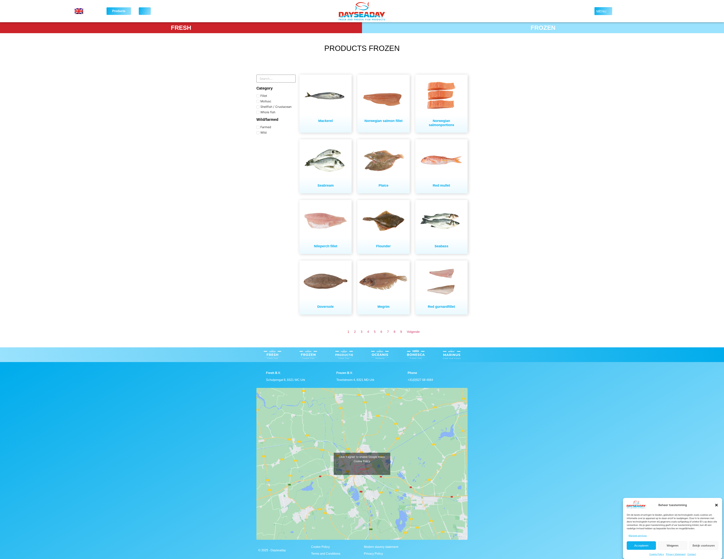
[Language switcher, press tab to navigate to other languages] (86, 11)
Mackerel (325, 121)
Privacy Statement (676, 554)
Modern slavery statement (381, 546)
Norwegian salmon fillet (383, 121)
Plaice (383, 185)
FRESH (181, 27)
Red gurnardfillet (441, 307)
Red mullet (441, 185)
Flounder (383, 246)
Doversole (325, 307)
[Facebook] (425, 550)
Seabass (441, 246)
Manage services (638, 535)
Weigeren (672, 545)
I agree (362, 469)
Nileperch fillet (325, 246)
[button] (716, 505)
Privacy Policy (373, 553)
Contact (691, 554)
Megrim (383, 307)
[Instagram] (436, 550)
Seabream (326, 185)
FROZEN (543, 27)
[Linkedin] (446, 550)
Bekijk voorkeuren (704, 545)
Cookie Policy (656, 554)
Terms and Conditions (325, 553)
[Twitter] (457, 550)
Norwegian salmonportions (441, 123)
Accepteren (641, 545)
